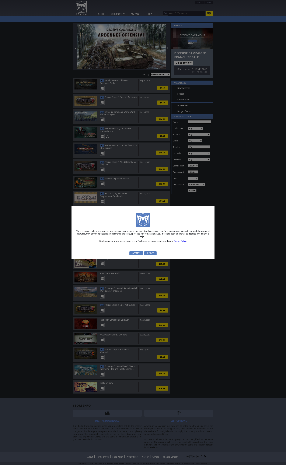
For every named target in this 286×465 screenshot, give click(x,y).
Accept (136, 253)
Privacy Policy (180, 241)
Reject (150, 253)
